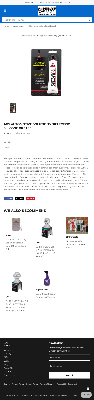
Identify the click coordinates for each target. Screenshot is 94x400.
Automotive (18, 26)
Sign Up (69, 375)
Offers (6, 357)
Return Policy (32, 384)
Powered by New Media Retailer (63, 395)
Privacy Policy (18, 384)
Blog (6, 364)
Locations (8, 371)
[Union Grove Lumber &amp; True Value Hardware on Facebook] (88, 389)
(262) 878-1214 (64, 35)
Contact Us (9, 375)
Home (6, 26)
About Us (8, 368)
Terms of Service (47, 384)
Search (7, 384)
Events (7, 361)
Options (8, 142)
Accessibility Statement (67, 384)
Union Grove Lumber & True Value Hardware (29, 395)
